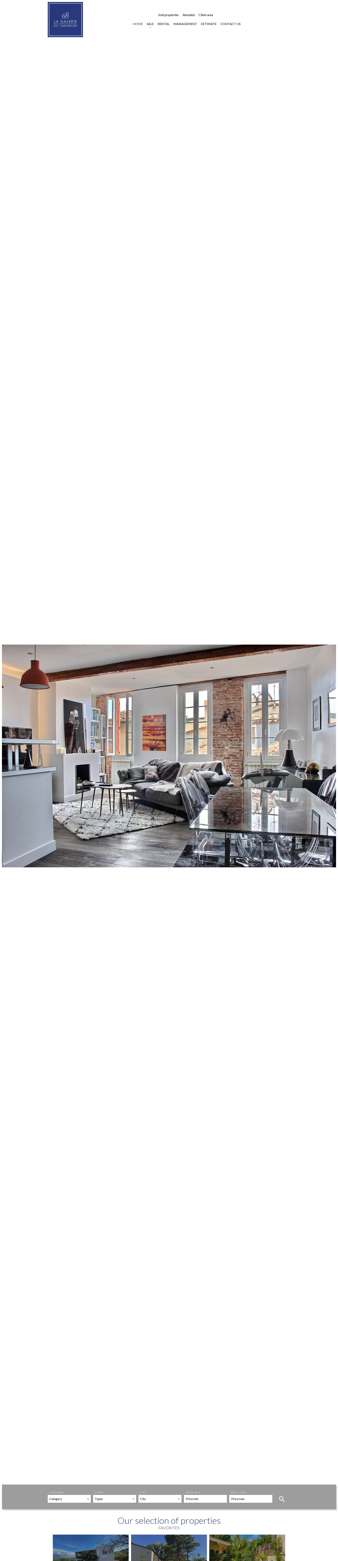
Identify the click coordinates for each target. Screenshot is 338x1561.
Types (99, 1492)
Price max (239, 1492)
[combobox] (69, 1499)
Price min (193, 1492)
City (143, 1492)
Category (57, 1492)
